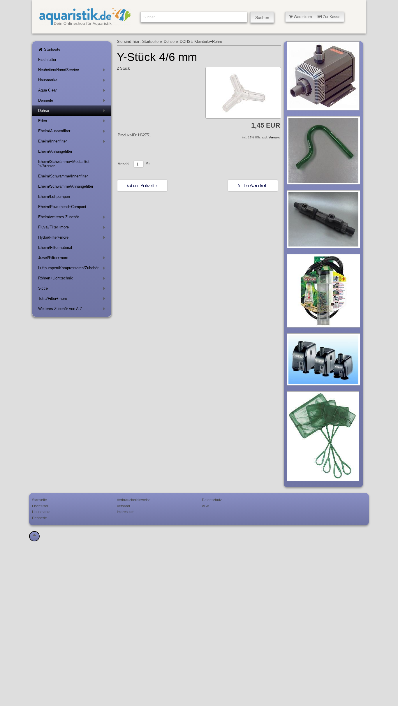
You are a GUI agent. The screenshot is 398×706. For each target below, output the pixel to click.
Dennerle (72, 101)
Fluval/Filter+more (72, 228)
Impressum (125, 512)
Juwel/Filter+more (72, 259)
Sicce (72, 289)
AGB (205, 506)
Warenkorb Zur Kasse (316, 17)
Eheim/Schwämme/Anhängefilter (65, 186)
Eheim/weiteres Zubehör (72, 218)
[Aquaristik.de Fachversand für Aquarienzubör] (85, 23)
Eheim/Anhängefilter (55, 151)
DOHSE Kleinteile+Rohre (201, 42)
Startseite (51, 49)
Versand (274, 137)
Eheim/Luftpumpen (54, 196)
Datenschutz (212, 500)
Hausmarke (72, 81)
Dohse (72, 111)
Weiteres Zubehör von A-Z (72, 310)
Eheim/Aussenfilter (72, 132)
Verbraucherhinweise (134, 500)
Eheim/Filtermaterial (55, 247)
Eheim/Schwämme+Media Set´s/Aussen (63, 163)
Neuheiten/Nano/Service (72, 71)
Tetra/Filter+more (72, 299)
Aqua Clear (72, 91)
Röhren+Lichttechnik (72, 279)
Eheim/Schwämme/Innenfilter (63, 176)
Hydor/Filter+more (72, 238)
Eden (72, 122)
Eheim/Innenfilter (72, 142)
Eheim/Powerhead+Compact (62, 207)
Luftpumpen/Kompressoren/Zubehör (72, 269)
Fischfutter (47, 59)
